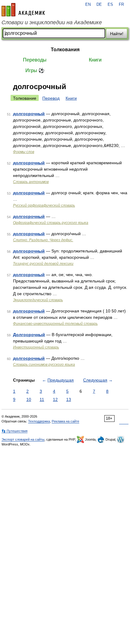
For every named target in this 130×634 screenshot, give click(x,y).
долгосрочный (29, 113)
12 (55, 399)
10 (28, 399)
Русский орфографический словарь (44, 205)
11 (42, 399)
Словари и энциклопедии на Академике (52, 22)
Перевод (51, 98)
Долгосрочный (29, 334)
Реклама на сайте (65, 421)
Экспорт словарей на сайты (23, 439)
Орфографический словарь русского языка (50, 223)
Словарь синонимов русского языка (44, 364)
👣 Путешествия (15, 431)
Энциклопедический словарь (38, 300)
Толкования (65, 49)
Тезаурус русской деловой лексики (43, 264)
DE (99, 4)
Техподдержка (39, 421)
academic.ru (23, 9)
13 (68, 399)
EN (88, 4)
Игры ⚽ (34, 70)
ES (110, 4)
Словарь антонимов (31, 182)
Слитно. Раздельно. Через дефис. (43, 240)
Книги (95, 59)
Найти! (116, 33)
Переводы (35, 59)
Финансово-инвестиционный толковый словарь (55, 324)
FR (121, 4)
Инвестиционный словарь (36, 347)
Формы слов (23, 152)
